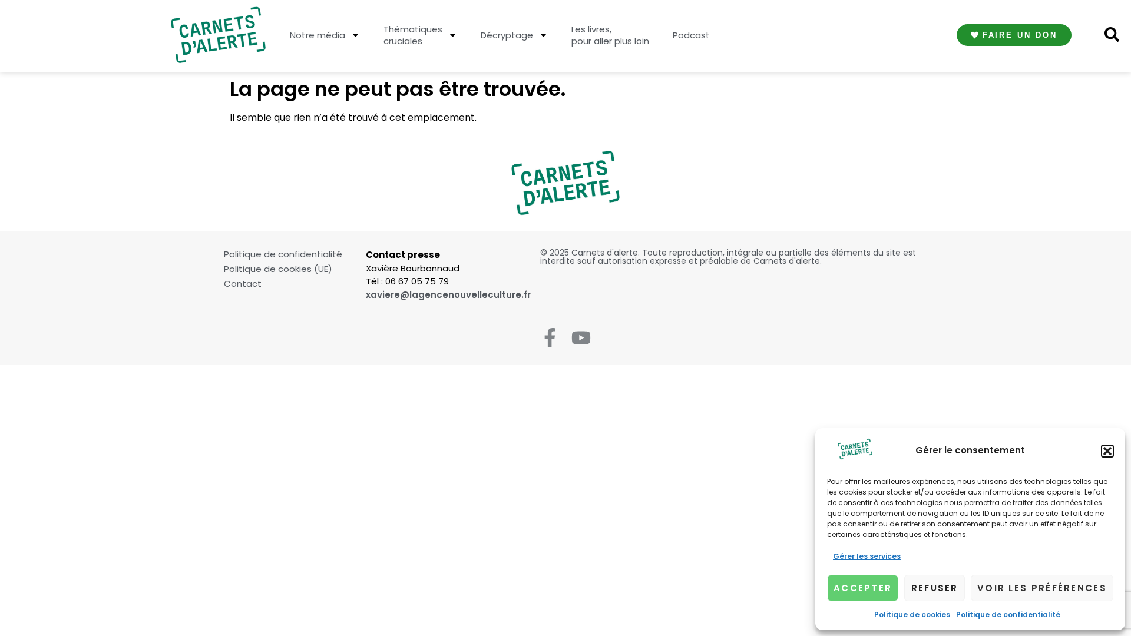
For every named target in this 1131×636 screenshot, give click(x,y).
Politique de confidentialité (1008, 615)
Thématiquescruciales (412, 35)
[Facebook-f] (550, 337)
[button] (1107, 451)
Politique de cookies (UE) (278, 269)
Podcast (691, 35)
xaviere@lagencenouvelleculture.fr (448, 295)
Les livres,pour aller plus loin (610, 35)
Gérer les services (867, 556)
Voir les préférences (1042, 588)
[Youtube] (581, 337)
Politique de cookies (912, 615)
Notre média (317, 35)
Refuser (934, 588)
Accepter (863, 588)
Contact (243, 284)
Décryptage (507, 35)
